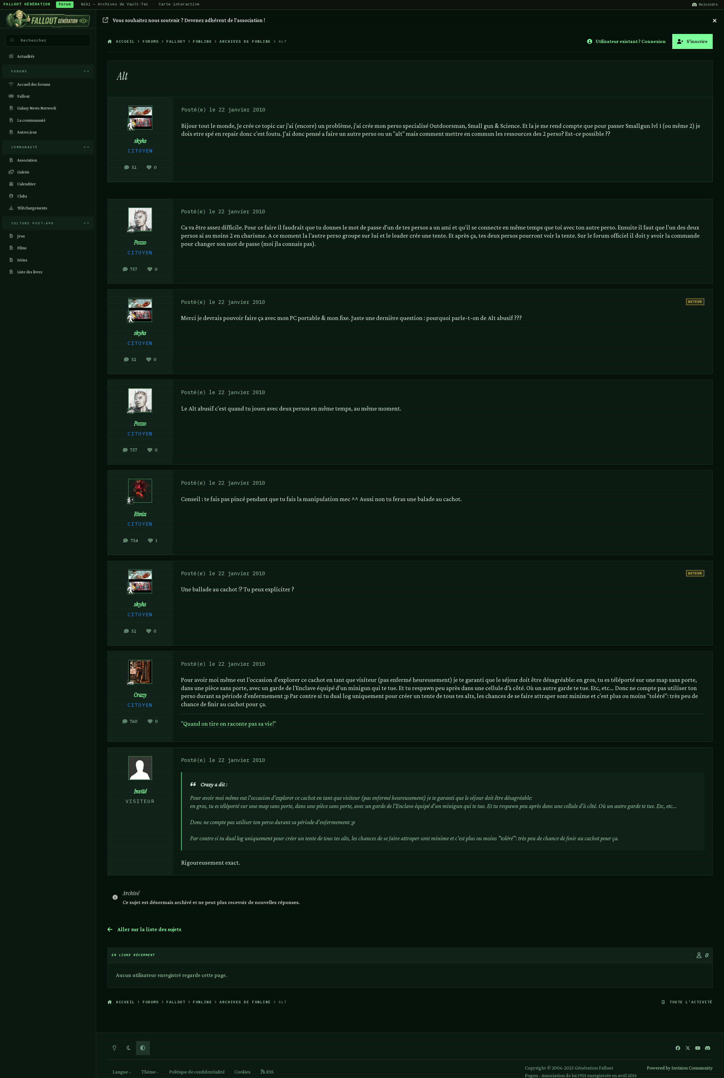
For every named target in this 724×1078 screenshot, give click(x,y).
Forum (65, 5)
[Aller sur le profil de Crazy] (140, 672)
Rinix (140, 514)
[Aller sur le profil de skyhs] (140, 118)
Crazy (140, 695)
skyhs (140, 141)
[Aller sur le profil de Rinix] (140, 491)
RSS (269, 1072)
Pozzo (140, 242)
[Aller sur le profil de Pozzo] (140, 219)
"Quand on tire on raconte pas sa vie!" (228, 723)
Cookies (242, 1072)
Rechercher (33, 40)
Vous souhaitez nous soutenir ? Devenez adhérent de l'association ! (189, 20)
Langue (121, 1072)
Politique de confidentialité (197, 1072)
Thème (148, 1072)
